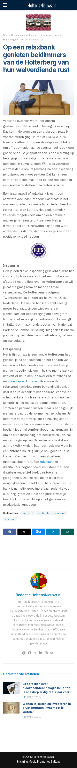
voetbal (10, 519)
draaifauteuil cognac (23, 381)
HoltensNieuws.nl (41, 5)
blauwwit (27, 513)
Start (6, 35)
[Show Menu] (5, 5)
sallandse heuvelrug (51, 513)
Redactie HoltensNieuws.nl (38, 594)
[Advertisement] (38, 551)
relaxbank (47, 462)
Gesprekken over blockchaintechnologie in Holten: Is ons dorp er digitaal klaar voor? (47, 688)
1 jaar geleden (33, 697)
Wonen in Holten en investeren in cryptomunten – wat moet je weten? (47, 708)
